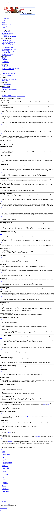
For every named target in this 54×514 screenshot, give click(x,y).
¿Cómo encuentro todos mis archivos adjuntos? (8, 92)
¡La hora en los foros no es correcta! (6, 40)
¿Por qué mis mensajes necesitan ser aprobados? (8, 54)
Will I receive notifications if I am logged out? (7, 88)
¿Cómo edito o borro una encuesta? (6, 50)
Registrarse (27, 13)
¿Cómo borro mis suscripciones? (6, 85)
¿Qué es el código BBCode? (5, 57)
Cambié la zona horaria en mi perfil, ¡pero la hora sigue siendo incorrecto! (11, 41)
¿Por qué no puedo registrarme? (6, 32)
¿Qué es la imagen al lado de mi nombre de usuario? (8, 42)
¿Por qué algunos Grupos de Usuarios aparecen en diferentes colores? (10, 68)
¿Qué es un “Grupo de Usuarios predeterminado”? (8, 69)
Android (48, 404)
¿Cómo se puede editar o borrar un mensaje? (7, 47)
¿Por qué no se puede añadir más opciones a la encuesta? (9, 49)
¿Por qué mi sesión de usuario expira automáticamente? (9, 36)
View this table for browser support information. (29, 416)
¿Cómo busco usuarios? (5, 80)
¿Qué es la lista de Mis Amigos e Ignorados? (7, 75)
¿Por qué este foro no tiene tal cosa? (6, 95)
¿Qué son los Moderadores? (5, 65)
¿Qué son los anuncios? (5, 60)
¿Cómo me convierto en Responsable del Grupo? (8, 67)
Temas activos (3, 27)
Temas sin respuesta (4, 26)
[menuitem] (6, 18)
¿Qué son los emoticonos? (5, 58)
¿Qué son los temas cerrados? (5, 62)
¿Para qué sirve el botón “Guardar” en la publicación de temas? (10, 53)
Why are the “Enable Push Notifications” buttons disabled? (9, 89)
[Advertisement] (41, 9)
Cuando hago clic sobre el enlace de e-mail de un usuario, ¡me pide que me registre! (12, 44)
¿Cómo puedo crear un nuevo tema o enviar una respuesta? (9, 46)
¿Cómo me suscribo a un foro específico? (7, 84)
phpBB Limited (31, 431)
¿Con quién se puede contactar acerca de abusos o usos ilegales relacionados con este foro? (13, 96)
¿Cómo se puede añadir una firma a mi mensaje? (8, 48)
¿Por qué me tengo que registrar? (6, 31)
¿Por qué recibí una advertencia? (6, 52)
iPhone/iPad (44, 404)
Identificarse (24, 13)
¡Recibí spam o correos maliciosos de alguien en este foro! (9, 73)
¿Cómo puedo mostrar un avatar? (6, 43)
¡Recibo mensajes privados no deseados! (7, 72)
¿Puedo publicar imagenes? (5, 59)
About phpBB (9, 432)
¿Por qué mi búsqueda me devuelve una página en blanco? (9, 79)
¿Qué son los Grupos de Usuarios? (6, 66)
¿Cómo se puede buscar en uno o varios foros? (8, 78)
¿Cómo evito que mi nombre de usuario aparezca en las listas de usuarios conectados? (12, 39)
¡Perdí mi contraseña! (4, 35)
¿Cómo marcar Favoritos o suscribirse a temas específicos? (9, 83)
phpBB (34, 165)
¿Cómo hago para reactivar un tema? (6, 55)
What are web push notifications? (6, 87)
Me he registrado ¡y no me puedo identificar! (7, 33)
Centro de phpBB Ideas (37, 436)
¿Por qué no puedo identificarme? (6, 34)
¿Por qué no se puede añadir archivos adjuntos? (8, 51)
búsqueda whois (10, 441)
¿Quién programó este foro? (5, 94)
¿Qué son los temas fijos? (5, 61)
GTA (9, 504)
